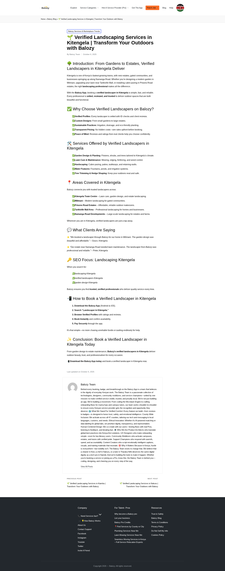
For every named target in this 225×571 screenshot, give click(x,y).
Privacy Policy (157, 526)
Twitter (80, 546)
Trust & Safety (157, 514)
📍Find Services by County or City (129, 526)
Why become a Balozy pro (125, 514)
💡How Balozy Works (91, 521)
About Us (82, 525)
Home (43, 19)
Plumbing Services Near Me (126, 531)
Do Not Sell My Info (159, 531)
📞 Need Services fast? (88, 516)
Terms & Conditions (159, 522)
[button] (87, 466)
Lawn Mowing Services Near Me (128, 535)
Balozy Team (88, 384)
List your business (122, 518)
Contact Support (85, 529)
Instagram (82, 538)
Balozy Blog (51, 19)
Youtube (81, 542)
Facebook (82, 533)
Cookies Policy (157, 535)
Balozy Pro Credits (122, 522)
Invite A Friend (84, 550)
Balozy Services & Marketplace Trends (84, 31)
